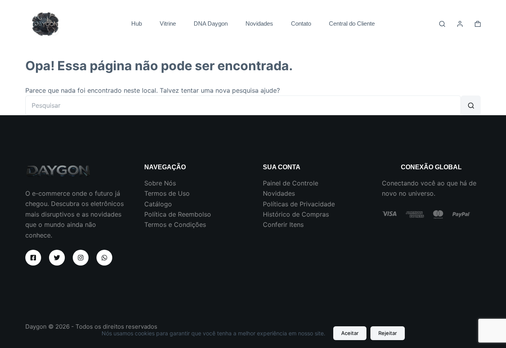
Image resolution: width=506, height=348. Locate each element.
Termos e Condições (175, 224)
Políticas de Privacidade (299, 204)
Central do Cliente (352, 23)
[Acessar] (460, 24)
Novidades (259, 23)
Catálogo (158, 204)
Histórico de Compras (296, 214)
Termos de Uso (167, 193)
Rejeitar (387, 333)
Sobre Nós (160, 183)
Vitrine (168, 23)
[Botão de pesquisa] (471, 105)
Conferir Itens (283, 224)
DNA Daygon (211, 23)
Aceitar (350, 333)
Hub (136, 23)
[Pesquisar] (442, 24)
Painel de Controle (290, 183)
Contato (301, 23)
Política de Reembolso (177, 214)
